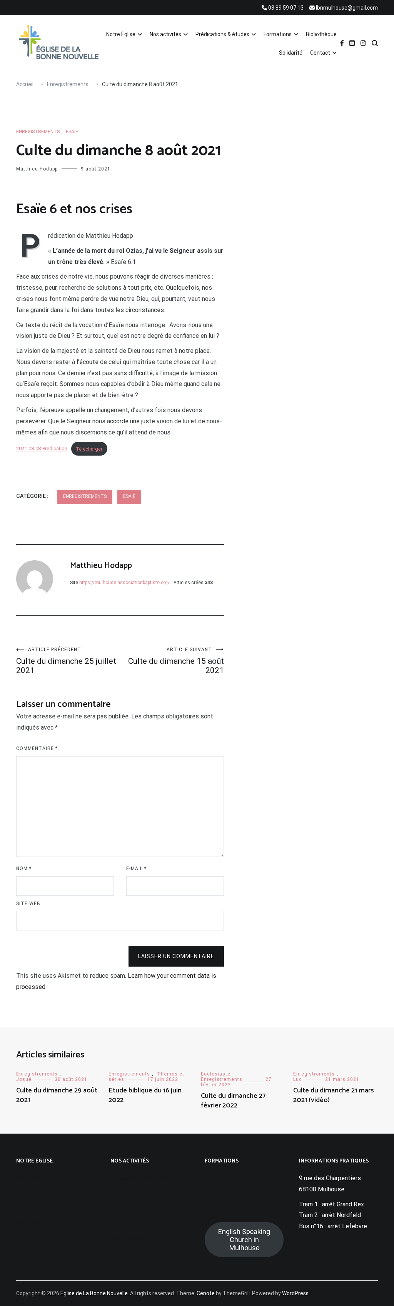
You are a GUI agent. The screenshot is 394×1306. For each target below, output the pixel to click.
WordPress (295, 1293)
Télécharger (89, 449)
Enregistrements (38, 131)
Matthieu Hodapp (37, 169)
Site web (28, 903)
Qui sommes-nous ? (43, 1178)
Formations (278, 34)
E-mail (136, 868)
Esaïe (72, 131)
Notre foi (28, 1193)
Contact (320, 53)
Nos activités (165, 34)
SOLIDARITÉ (222, 1193)
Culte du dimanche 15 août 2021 (176, 661)
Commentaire (37, 748)
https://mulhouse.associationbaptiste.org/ (124, 582)
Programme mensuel (138, 1178)
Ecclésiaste (215, 1074)
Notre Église (120, 34)
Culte (117, 1193)
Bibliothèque (321, 34)
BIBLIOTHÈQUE (226, 1178)
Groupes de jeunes (135, 1237)
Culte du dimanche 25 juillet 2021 (66, 661)
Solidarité (290, 53)
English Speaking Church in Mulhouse (244, 1240)
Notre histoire (35, 1222)
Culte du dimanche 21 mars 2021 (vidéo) (333, 1095)
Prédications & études (222, 34)
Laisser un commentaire (176, 956)
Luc (297, 1079)
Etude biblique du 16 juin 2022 (145, 1095)
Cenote (206, 1293)
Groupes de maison (136, 1208)
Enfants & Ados (131, 1222)
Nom (24, 868)
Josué (24, 1079)
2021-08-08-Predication (41, 449)
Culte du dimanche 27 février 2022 (233, 1100)
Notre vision (33, 1208)
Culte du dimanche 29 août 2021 (56, 1095)
